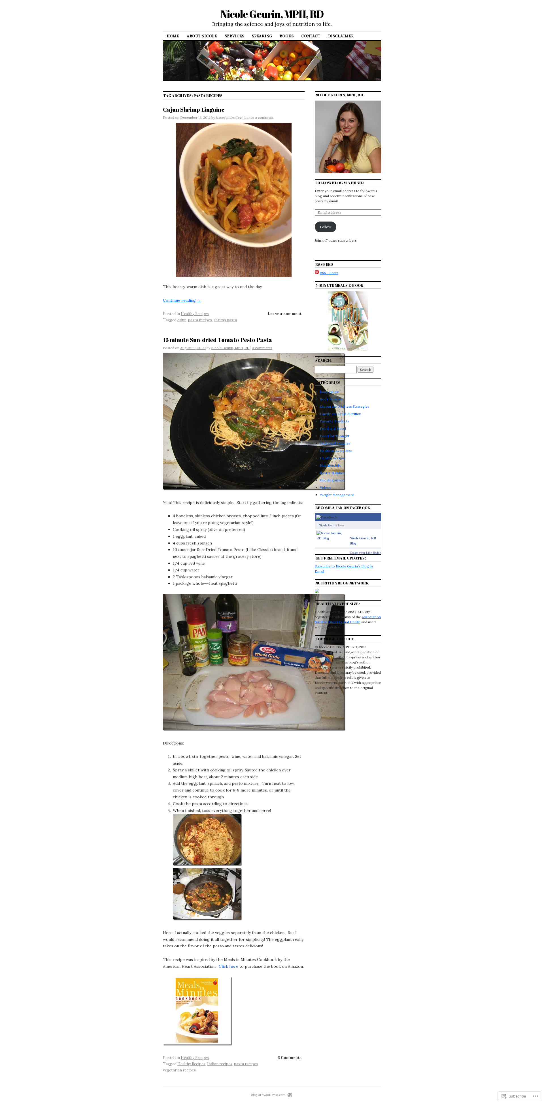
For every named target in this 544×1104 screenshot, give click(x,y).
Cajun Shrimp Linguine (193, 109)
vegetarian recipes (179, 1070)
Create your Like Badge (365, 552)
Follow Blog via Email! (340, 182)
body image (329, 392)
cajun (181, 320)
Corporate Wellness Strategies (344, 406)
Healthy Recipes (195, 313)
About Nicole (202, 36)
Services (234, 36)
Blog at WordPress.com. (268, 1095)
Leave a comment (258, 117)
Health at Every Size (336, 450)
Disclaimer (341, 36)
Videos (325, 487)
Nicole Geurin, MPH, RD (271, 14)
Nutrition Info (330, 465)
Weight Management (337, 495)
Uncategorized (332, 480)
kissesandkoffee (229, 117)
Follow (325, 227)
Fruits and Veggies (335, 443)
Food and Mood (333, 428)
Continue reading (182, 300)
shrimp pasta (225, 320)
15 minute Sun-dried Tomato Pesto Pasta (217, 340)
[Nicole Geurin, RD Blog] (331, 538)
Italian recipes (219, 1064)
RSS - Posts (329, 273)
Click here (228, 966)
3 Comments (289, 1057)
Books (287, 36)
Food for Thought (334, 436)
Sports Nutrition (332, 473)
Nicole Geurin (328, 525)
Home (173, 36)
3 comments (262, 348)
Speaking (262, 36)
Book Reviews (331, 399)
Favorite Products (334, 421)
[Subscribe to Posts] (317, 273)
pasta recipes (200, 320)
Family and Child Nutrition (340, 414)
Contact (310, 36)
